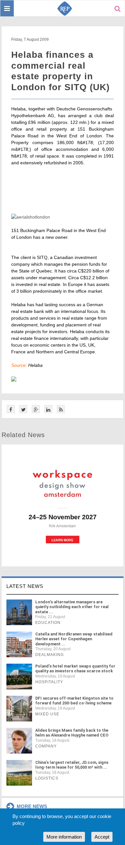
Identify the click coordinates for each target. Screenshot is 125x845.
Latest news (24, 586)
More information (64, 837)
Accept (102, 837)
